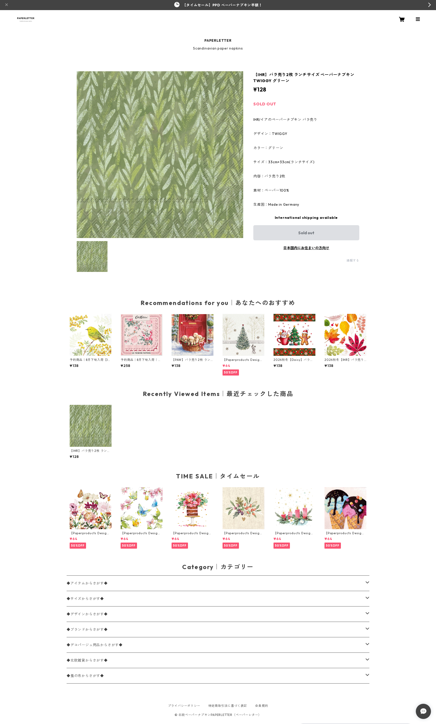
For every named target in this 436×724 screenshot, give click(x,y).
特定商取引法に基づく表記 (227, 706)
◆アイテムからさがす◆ (87, 583)
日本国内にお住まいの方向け (306, 248)
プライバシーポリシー (184, 706)
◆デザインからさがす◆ (87, 614)
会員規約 (261, 706)
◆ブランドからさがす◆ (87, 629)
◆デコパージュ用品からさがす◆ (95, 645)
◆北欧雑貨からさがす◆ (87, 660)
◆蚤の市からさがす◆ (85, 675)
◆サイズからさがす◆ (85, 598)
